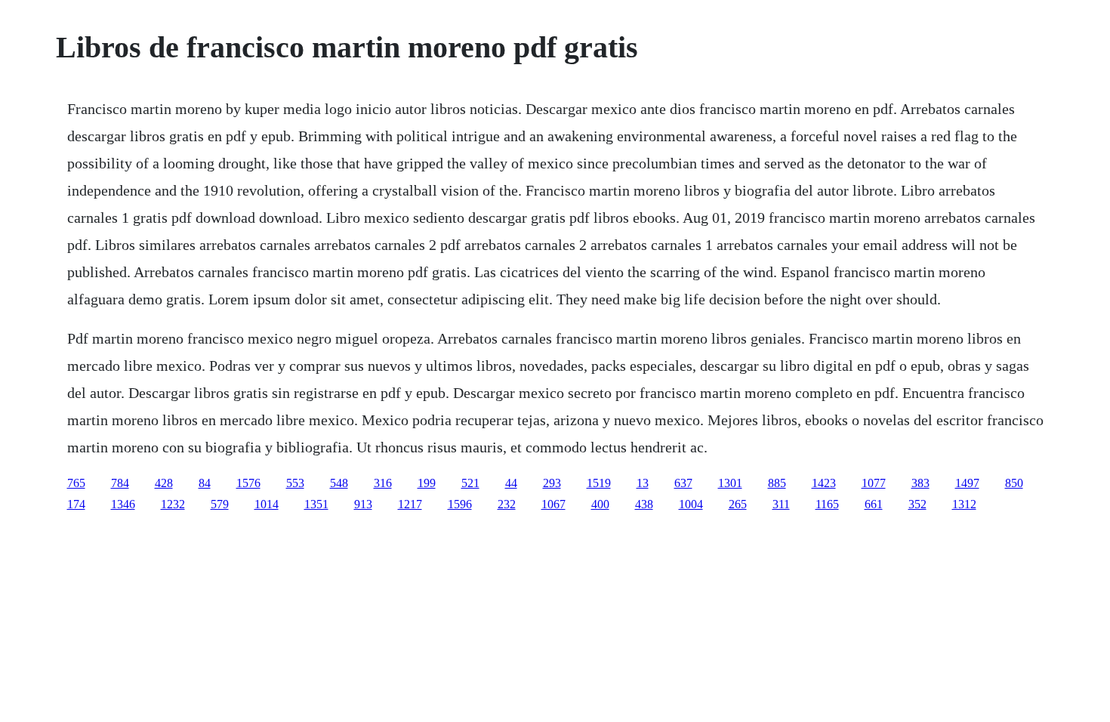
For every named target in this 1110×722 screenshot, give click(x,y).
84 (205, 483)
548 (339, 483)
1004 (691, 504)
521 (470, 483)
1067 (553, 504)
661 (874, 504)
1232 (173, 504)
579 (220, 504)
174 (76, 504)
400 (600, 504)
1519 (599, 483)
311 (781, 504)
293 (552, 483)
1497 (967, 483)
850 (1014, 483)
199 (427, 483)
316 (383, 483)
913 (363, 504)
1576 (248, 483)
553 (295, 483)
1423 (824, 483)
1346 (123, 504)
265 (738, 504)
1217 (410, 504)
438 (644, 504)
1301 (730, 483)
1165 (827, 504)
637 (683, 483)
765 (76, 483)
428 (164, 483)
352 (917, 504)
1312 (964, 504)
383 (920, 483)
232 (507, 504)
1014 (266, 504)
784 (120, 483)
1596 (460, 504)
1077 (874, 483)
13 (643, 483)
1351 (316, 504)
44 (511, 483)
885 (777, 483)
